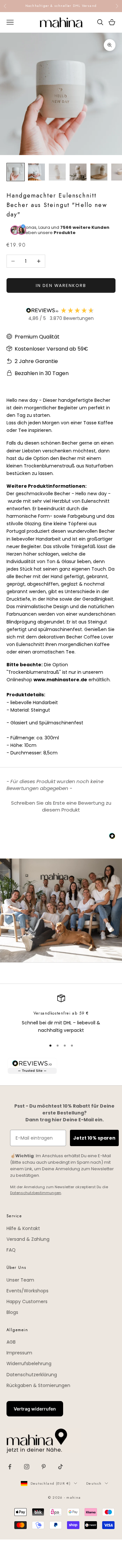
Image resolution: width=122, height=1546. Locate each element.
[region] (61, 1014)
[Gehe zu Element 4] (78, 172)
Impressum (19, 1352)
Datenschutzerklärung (32, 1374)
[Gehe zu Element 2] (36, 172)
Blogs (12, 1312)
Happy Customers (27, 1301)
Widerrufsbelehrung (29, 1363)
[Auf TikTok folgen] (60, 1466)
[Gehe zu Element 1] (16, 172)
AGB (11, 1342)
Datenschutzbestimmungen (35, 1192)
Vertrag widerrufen (35, 1409)
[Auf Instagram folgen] (26, 1466)
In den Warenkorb (61, 285)
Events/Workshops (27, 1290)
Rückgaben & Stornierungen (38, 1385)
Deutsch (94, 1483)
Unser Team (20, 1280)
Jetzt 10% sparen (94, 1138)
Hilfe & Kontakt (23, 1228)
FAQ (11, 1250)
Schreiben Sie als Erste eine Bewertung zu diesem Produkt (61, 806)
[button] (61, 805)
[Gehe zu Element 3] (57, 172)
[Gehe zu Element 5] (99, 172)
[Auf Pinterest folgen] (43, 1466)
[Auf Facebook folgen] (10, 1466)
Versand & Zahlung (28, 1239)
